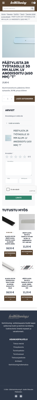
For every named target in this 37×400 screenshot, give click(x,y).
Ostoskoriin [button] (10, 253)
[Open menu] (3, 3)
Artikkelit (18, 361)
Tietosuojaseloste (18, 358)
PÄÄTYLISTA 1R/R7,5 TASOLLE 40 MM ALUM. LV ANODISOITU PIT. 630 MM (27, 237)
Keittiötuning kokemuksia (18, 365)
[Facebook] (16, 396)
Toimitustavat (18, 354)
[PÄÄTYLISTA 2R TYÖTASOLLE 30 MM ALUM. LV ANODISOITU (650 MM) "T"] (18, 41)
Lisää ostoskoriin (24, 99)
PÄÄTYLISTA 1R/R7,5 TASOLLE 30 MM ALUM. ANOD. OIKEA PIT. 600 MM (27, 283)
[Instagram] (21, 396)
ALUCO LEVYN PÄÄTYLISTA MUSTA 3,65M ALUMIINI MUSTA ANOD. (10, 240)
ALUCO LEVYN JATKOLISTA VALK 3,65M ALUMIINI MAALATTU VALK (10, 283)
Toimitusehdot (18, 351)
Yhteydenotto (18, 347)
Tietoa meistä (18, 344)
